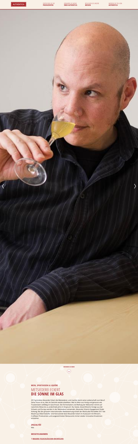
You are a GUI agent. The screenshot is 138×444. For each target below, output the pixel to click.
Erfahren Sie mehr (69, 367)
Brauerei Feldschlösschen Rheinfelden (48, 439)
